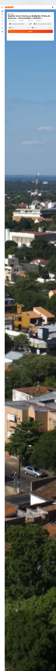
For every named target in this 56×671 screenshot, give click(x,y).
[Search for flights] (2, 11)
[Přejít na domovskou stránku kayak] (9, 7)
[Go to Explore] (2, 21)
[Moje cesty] (2, 27)
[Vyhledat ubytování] (2, 14)
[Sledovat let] (2, 23)
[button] (2, 7)
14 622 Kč (35, 16)
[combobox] (30, 20)
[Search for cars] (2, 17)
